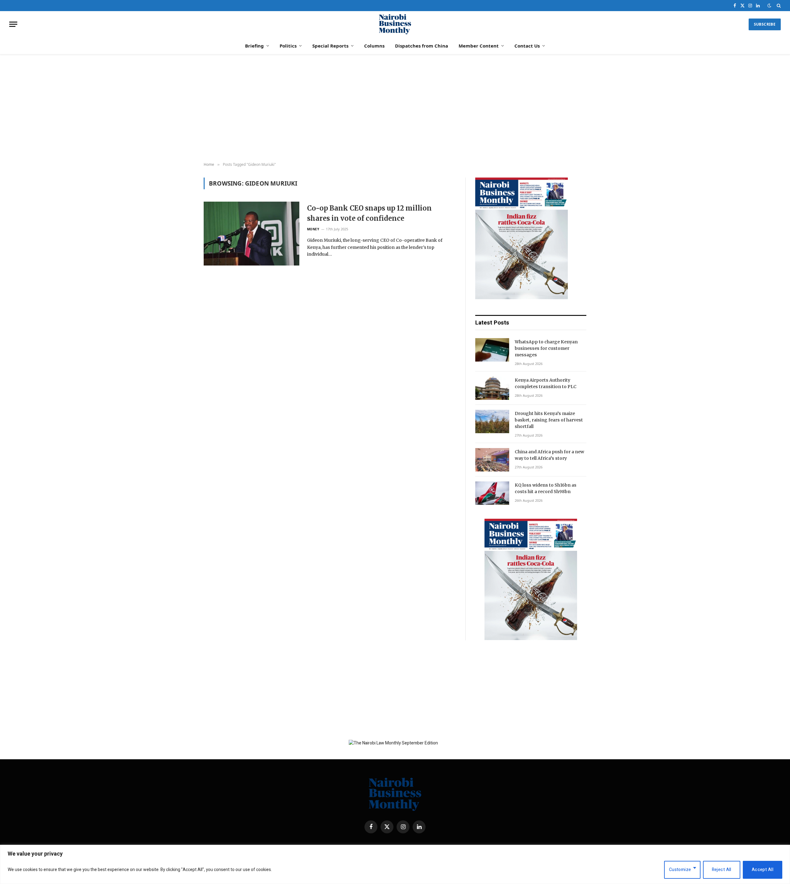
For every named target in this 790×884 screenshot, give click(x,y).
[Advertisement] (395, 108)
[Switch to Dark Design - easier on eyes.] (769, 5)
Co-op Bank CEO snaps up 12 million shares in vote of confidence (369, 213)
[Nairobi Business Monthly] (395, 24)
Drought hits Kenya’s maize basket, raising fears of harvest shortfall (549, 420)
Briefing (254, 46)
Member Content (479, 46)
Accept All (762, 869)
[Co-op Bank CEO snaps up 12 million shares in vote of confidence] (251, 233)
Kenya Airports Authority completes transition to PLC (545, 383)
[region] (395, 864)
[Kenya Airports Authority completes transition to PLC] (492, 388)
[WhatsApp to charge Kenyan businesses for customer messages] (492, 350)
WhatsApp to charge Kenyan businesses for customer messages (546, 348)
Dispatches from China (421, 46)
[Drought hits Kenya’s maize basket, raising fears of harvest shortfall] (492, 421)
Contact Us (527, 46)
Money (313, 229)
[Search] (778, 5)
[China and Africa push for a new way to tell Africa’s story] (492, 459)
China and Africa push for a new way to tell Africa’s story (549, 455)
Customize (680, 869)
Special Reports (330, 46)
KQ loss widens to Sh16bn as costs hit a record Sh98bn (545, 488)
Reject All (721, 869)
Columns (374, 46)
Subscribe (764, 24)
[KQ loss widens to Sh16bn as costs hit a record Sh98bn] (492, 493)
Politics (288, 46)
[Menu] (13, 24)
